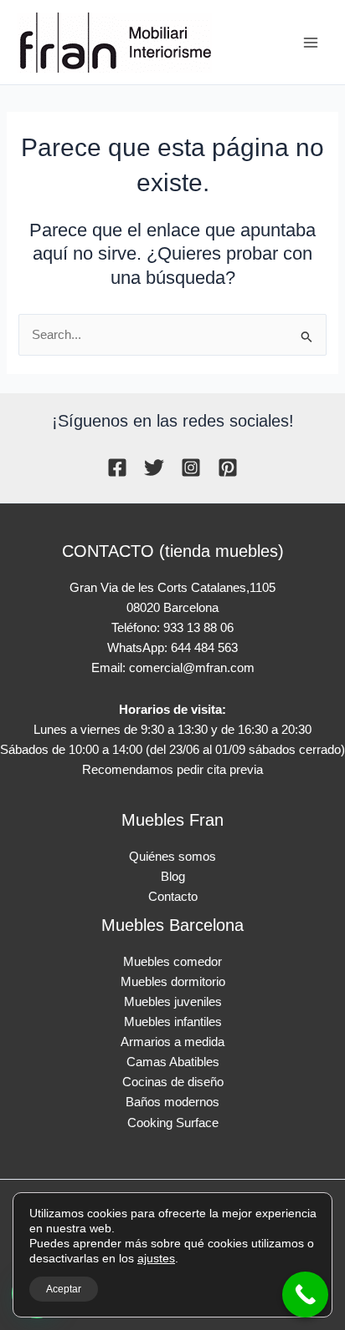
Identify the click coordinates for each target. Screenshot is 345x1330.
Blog (173, 876)
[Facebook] (117, 468)
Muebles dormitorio (173, 982)
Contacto (173, 896)
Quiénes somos (172, 856)
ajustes (156, 1258)
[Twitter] (154, 468)
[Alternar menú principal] (310, 42)
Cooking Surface (173, 1123)
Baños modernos (172, 1102)
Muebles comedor (172, 961)
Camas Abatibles (172, 1062)
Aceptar (63, 1289)
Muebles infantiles (173, 1022)
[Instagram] (191, 468)
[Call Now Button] (305, 1294)
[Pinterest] (228, 468)
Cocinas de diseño (173, 1082)
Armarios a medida (172, 1042)
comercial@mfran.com (192, 668)
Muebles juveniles (173, 1002)
